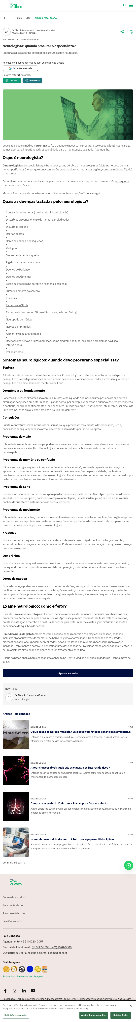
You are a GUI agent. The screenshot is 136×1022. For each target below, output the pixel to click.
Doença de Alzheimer (18, 276)
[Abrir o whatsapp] (128, 865)
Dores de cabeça (16, 241)
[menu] (131, 5)
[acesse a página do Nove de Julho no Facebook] (5, 991)
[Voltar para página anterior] (5, 18)
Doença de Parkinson (18, 269)
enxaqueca (122, 181)
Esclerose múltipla (17, 305)
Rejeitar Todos (120, 1015)
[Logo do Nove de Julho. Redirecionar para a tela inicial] (16, 5)
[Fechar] (130, 1005)
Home (18, 18)
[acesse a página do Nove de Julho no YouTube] (33, 991)
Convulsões (13, 212)
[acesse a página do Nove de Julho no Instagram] (14, 991)
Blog (28, 18)
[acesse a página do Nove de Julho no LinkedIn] (24, 991)
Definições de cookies (15, 1015)
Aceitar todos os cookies (93, 1015)
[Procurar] (125, 5)
